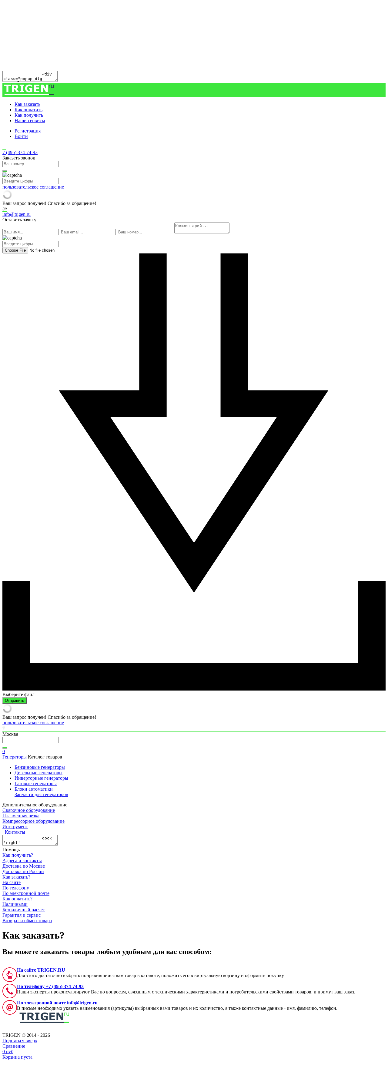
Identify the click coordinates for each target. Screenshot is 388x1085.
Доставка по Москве (23, 866)
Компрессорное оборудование (33, 821)
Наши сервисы (30, 120)
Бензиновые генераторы (40, 767)
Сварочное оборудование (28, 810)
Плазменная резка (20, 815)
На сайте (11, 882)
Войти (21, 136)
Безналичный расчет (23, 909)
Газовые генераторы (36, 783)
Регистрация (28, 130)
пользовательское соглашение (33, 186)
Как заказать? (16, 876)
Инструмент (15, 826)
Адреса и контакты (22, 860)
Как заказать (27, 104)
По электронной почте (25, 893)
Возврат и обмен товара (27, 920)
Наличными (15, 904)
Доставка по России (23, 871)
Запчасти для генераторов (41, 794)
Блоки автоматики (34, 789)
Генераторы (14, 756)
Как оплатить (28, 109)
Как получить (29, 115)
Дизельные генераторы (38, 772)
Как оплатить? (17, 898)
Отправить (14, 700)
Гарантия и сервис (21, 915)
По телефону (15, 887)
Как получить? (17, 855)
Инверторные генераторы (41, 778)
